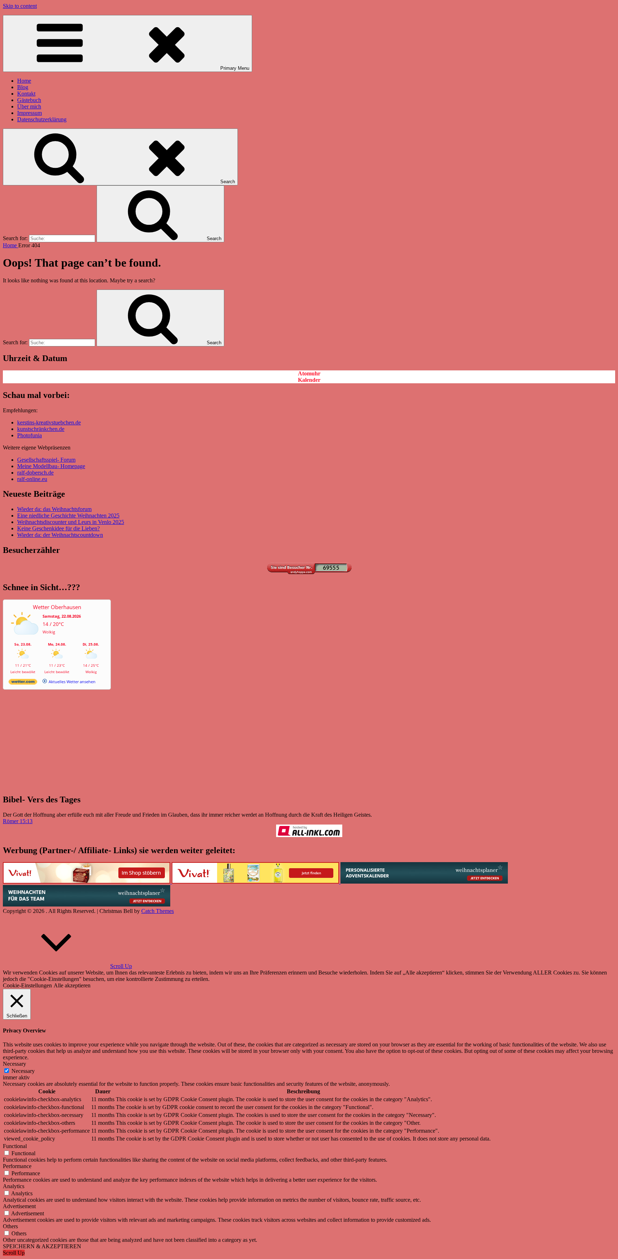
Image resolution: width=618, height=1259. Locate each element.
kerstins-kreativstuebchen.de (49, 422)
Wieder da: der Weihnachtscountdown (60, 535)
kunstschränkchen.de (40, 429)
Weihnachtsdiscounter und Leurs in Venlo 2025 (70, 522)
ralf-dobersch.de (35, 473)
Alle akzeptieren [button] (72, 985)
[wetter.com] (23, 683)
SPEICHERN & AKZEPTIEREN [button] (42, 1246)
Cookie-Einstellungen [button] (27, 985)
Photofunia (29, 435)
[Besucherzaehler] (309, 572)
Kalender (309, 380)
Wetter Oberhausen (57, 607)
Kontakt (26, 94)
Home (24, 81)
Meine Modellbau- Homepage (51, 466)
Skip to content (20, 6)
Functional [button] (15, 1146)
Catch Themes (157, 911)
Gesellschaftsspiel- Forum (46, 460)
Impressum (29, 113)
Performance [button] (17, 1166)
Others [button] (10, 1226)
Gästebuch (29, 100)
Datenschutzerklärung (42, 119)
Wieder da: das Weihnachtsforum (54, 509)
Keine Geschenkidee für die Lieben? (58, 528)
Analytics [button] (13, 1186)
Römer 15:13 (18, 821)
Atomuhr (309, 373)
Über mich (29, 106)
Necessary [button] (14, 1064)
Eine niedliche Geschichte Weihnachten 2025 (68, 515)
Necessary (23, 1071)
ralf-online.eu (32, 479)
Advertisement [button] (19, 1206)
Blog (22, 87)
